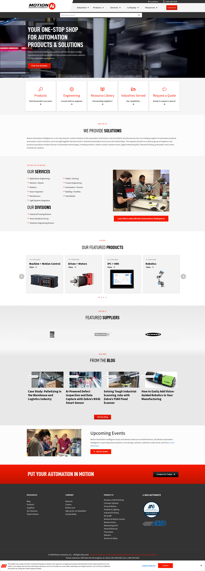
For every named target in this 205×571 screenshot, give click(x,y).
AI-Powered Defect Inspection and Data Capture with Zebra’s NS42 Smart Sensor (83, 397)
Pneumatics (108, 532)
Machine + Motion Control (44, 263)
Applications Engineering (40, 178)
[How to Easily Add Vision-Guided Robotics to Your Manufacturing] (161, 380)
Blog (28, 501)
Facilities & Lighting (111, 509)
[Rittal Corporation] (52, 334)
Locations (154, 1)
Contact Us (172, 7)
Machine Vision (110, 522)
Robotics (33, 187)
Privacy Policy (94, 554)
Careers (68, 504)
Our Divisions (32, 511)
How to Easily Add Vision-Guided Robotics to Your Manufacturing (158, 395)
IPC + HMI (113, 263)
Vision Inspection (36, 191)
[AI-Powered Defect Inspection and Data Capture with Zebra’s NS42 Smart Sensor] (85, 380)
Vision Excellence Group (39, 218)
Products (30, 504)
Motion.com (70, 507)
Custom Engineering (73, 183)
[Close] (201, 565)
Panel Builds (70, 196)
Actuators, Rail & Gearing (114, 500)
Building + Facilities (73, 191)
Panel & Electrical (110, 528)
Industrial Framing (111, 512)
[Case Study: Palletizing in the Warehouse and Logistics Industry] (47, 380)
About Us (69, 501)
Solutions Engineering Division (42, 223)
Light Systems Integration (40, 200)
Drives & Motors (110, 506)
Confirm (165, 565)
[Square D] (102, 334)
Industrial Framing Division (40, 214)
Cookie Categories (148, 565)
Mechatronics (35, 196)
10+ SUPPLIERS (112, 260)
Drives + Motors (77, 263)
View (70, 267)
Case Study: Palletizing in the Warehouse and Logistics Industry (44, 395)
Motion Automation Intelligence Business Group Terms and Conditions (129, 554)
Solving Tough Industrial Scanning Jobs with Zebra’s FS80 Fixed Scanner (120, 397)
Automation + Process (74, 187)
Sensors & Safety (110, 538)
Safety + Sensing (72, 178)
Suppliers (31, 507)
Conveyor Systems (111, 503)
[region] (102, 565)
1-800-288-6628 (171, 1)
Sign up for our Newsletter (75, 511)
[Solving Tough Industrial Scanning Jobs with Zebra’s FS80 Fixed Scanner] (123, 380)
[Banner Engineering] (153, 334)
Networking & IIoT (111, 525)
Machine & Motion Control (114, 519)
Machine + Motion (37, 183)
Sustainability (70, 514)
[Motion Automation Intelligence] (42, 10)
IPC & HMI (108, 516)
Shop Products (33, 514)
